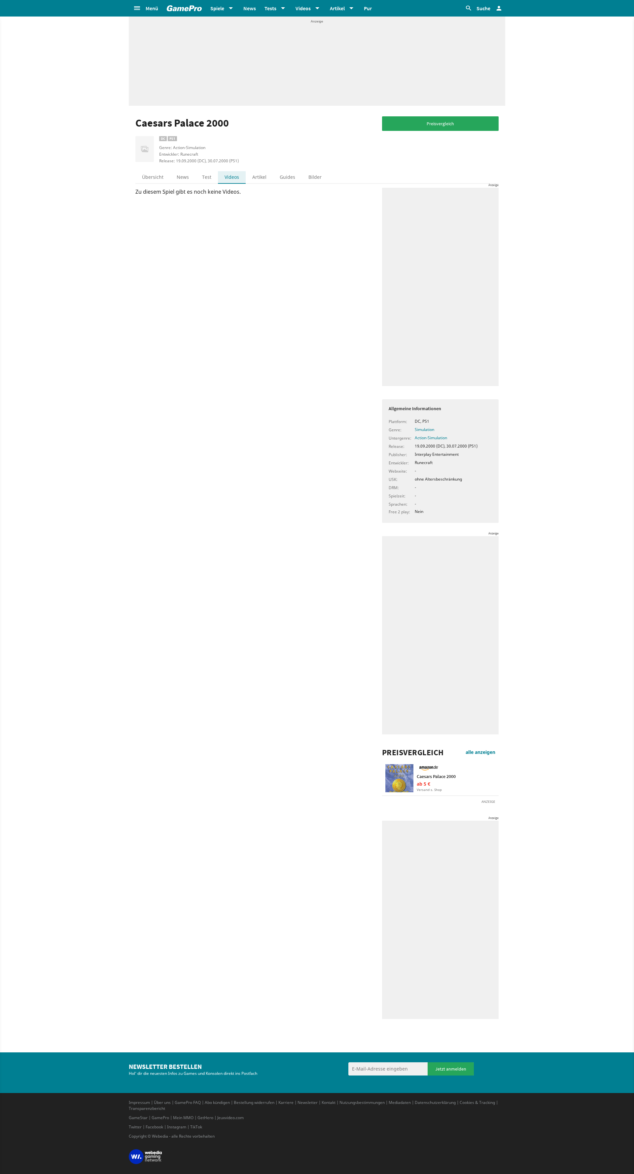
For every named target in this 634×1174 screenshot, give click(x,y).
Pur (368, 8)
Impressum (139, 1102)
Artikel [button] (337, 8)
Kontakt (328, 1102)
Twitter (135, 1127)
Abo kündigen (217, 1102)
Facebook (154, 1127)
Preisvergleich (440, 124)
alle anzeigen (480, 752)
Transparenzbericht (147, 1108)
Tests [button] (270, 8)
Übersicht (152, 177)
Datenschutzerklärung (435, 1102)
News (249, 8)
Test (206, 177)
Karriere (286, 1102)
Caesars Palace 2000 (436, 776)
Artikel (259, 177)
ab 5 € (423, 784)
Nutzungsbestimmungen (362, 1102)
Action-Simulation (431, 438)
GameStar (138, 1117)
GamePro (160, 1117)
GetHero (205, 1117)
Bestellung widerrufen (254, 1102)
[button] (145, 8)
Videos (232, 177)
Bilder (315, 177)
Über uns (162, 1102)
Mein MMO (183, 1117)
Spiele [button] (217, 8)
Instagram (176, 1127)
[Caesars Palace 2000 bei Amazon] (399, 778)
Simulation (424, 429)
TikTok (196, 1127)
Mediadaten (400, 1102)
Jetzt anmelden (450, 1069)
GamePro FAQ (188, 1102)
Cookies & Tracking (477, 1102)
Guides (287, 177)
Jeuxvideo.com (230, 1117)
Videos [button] (303, 8)
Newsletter (308, 1102)
